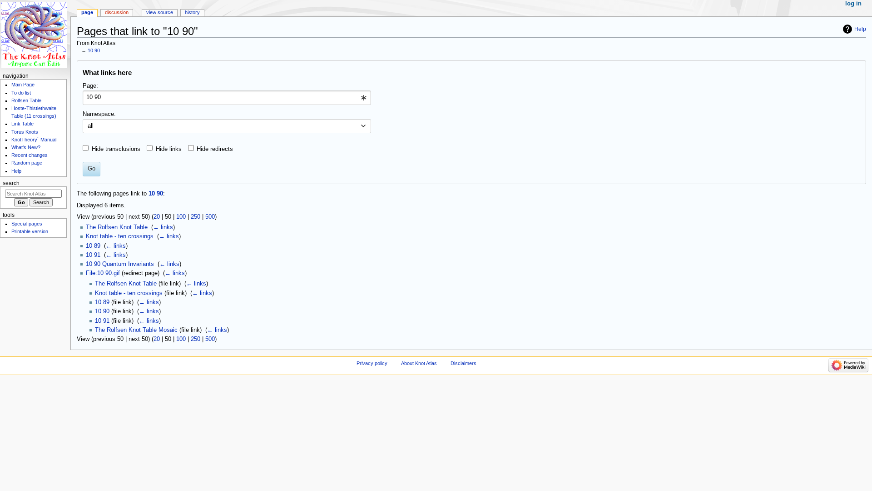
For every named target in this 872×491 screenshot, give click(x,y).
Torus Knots (24, 132)
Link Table (22, 123)
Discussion (117, 12)
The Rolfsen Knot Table (117, 227)
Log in (853, 3)
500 (210, 217)
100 (181, 217)
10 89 (93, 246)
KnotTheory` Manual (33, 139)
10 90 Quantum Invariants (120, 264)
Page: (90, 86)
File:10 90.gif (103, 273)
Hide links (169, 149)
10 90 (94, 50)
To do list (21, 92)
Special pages (26, 223)
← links (163, 227)
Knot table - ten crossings (120, 236)
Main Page (23, 84)
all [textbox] (91, 126)
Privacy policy (372, 363)
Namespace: (99, 114)
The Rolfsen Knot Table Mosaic (136, 330)
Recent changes (29, 155)
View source (159, 12)
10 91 (93, 255)
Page (87, 12)
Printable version (29, 231)
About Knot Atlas (419, 363)
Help (860, 29)
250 (195, 217)
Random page (26, 162)
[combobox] (227, 97)
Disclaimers (463, 363)
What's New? (25, 147)
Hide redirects (215, 149)
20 (157, 217)
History (192, 12)
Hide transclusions (116, 149)
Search (11, 183)
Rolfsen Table (26, 100)
